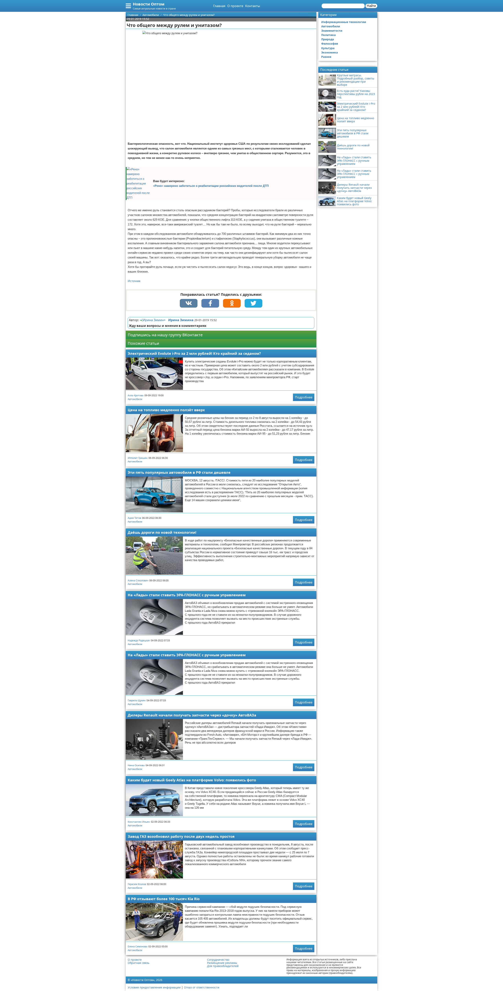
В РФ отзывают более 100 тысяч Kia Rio (164, 898)
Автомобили (135, 399)
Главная (219, 6)
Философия (329, 43)
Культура (327, 48)
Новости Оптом (148, 4)
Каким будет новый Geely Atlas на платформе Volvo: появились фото (192, 780)
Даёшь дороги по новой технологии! (162, 532)
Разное (326, 57)
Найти (371, 5)
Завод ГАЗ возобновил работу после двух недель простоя (181, 836)
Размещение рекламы (222, 962)
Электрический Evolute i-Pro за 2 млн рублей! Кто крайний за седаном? (194, 353)
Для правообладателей (223, 966)
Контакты (252, 6)
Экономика (329, 52)
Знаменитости (331, 30)
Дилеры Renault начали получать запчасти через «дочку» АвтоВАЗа (192, 715)
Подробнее (303, 397)
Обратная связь (138, 962)
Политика (328, 35)
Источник (134, 281)
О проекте (235, 6)
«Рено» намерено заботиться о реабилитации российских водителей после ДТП (211, 185)
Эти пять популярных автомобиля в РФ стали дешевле (179, 472)
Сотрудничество (218, 959)
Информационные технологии (343, 22)
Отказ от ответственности (201, 987)
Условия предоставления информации (154, 987)
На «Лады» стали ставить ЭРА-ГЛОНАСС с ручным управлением (187, 595)
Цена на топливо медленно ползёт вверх (166, 409)
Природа (327, 39)
